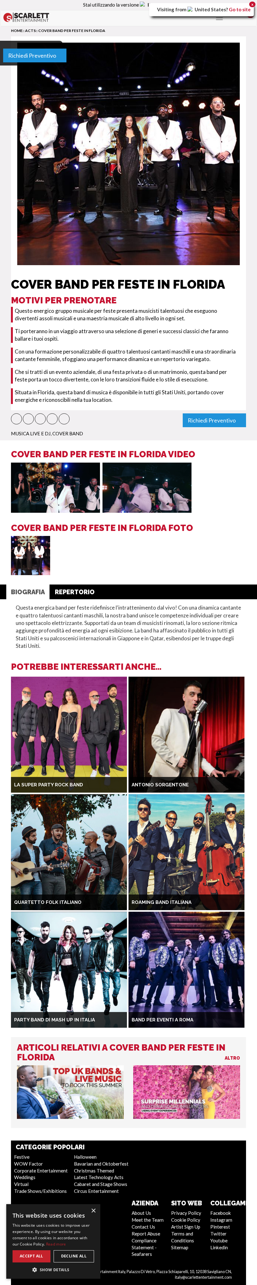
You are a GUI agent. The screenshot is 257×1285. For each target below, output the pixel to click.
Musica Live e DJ (30, 433)
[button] (16, 418)
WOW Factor (28, 1164)
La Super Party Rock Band (48, 785)
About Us (141, 1213)
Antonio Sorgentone (160, 785)
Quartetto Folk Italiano (47, 902)
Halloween (85, 1157)
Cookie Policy (185, 1220)
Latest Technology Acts (98, 1177)
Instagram (221, 1220)
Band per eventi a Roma (162, 1020)
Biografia (28, 592)
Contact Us (143, 1227)
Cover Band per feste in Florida (71, 30)
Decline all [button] (74, 1256)
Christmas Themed (94, 1170)
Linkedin (219, 1247)
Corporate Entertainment (41, 1170)
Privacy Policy (186, 1213)
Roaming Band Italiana (161, 902)
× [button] (93, 1211)
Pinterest (220, 1227)
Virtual (21, 1184)
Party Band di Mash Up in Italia (54, 1020)
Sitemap (179, 1247)
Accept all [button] (31, 1256)
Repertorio (75, 592)
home (17, 30)
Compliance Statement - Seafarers (144, 1247)
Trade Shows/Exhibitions (40, 1191)
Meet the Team (148, 1220)
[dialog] (53, 1241)
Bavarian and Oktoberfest (101, 1164)
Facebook (220, 1213)
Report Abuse (146, 1233)
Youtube (219, 1240)
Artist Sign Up (185, 1227)
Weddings (24, 1177)
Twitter (218, 1233)
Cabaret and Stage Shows (100, 1184)
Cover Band (67, 433)
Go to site (240, 9)
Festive (21, 1157)
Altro (232, 1058)
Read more (56, 1244)
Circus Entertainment (96, 1191)
